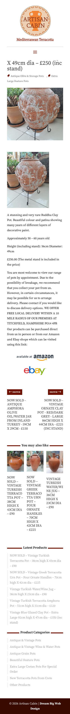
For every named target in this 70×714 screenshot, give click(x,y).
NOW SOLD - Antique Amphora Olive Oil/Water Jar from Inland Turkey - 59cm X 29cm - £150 (19, 414)
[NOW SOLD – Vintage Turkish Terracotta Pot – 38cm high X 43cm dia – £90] (15, 473)
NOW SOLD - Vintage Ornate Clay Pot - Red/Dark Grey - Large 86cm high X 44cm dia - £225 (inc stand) (50, 414)
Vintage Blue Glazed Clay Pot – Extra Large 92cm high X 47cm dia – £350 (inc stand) (36, 617)
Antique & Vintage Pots (25, 640)
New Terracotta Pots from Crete (31, 678)
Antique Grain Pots (22, 653)
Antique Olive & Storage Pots (27, 76)
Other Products (20, 685)
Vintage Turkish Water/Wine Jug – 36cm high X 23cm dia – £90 (54, 493)
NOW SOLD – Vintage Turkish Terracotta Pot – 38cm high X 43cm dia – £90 (15, 495)
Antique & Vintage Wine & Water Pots (35, 647)
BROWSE (14, 391)
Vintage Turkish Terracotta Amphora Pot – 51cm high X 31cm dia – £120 (35, 603)
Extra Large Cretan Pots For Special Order (33, 669)
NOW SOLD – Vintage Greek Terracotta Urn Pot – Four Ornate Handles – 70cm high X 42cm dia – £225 (34, 503)
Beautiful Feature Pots (25, 660)
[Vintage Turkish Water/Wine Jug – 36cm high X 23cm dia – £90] (54, 474)
